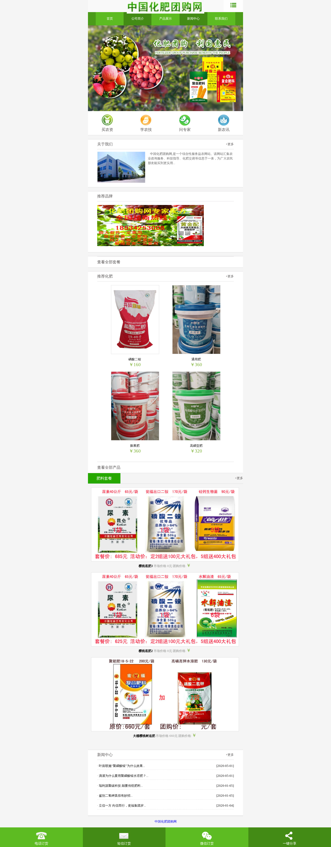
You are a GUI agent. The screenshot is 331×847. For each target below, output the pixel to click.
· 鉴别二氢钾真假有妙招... (165, 795)
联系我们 (221, 18)
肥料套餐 (104, 478)
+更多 (230, 144)
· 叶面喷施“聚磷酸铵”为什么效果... (165, 766)
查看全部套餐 (108, 262)
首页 (110, 18)
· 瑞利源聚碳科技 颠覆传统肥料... (165, 785)
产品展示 (165, 18)
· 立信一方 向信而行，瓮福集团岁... (165, 805)
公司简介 (137, 18)
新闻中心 (193, 18)
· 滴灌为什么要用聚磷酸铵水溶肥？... (165, 776)
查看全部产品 (108, 467)
